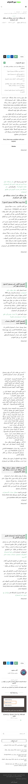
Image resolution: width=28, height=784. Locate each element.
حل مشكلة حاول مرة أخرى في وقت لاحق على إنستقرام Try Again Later (15, 184)
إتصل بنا (14, 774)
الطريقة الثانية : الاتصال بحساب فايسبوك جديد (15, 79)
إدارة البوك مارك (10, 776)
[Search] (1, 6)
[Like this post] (15, 56)
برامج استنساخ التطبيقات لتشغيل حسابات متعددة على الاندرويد (15, 554)
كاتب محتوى (19, 22)
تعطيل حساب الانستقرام (10, 492)
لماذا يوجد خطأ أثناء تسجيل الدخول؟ (15, 71)
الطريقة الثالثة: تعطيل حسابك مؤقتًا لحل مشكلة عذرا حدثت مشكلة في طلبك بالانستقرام (15, 85)
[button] (2, 708)
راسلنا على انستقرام (7, 774)
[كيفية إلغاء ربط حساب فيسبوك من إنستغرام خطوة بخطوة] (14, 704)
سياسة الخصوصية (21, 774)
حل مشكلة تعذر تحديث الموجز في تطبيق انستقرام (16, 189)
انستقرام (18, 11)
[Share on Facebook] (11, 56)
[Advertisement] (14, 39)
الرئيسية (25, 11)
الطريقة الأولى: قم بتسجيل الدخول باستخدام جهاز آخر (16, 75)
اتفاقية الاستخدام (18, 776)
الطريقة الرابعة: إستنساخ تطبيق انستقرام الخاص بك (15, 91)
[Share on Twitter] (8, 56)
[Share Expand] (4, 56)
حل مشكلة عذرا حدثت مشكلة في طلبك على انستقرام (14, 67)
